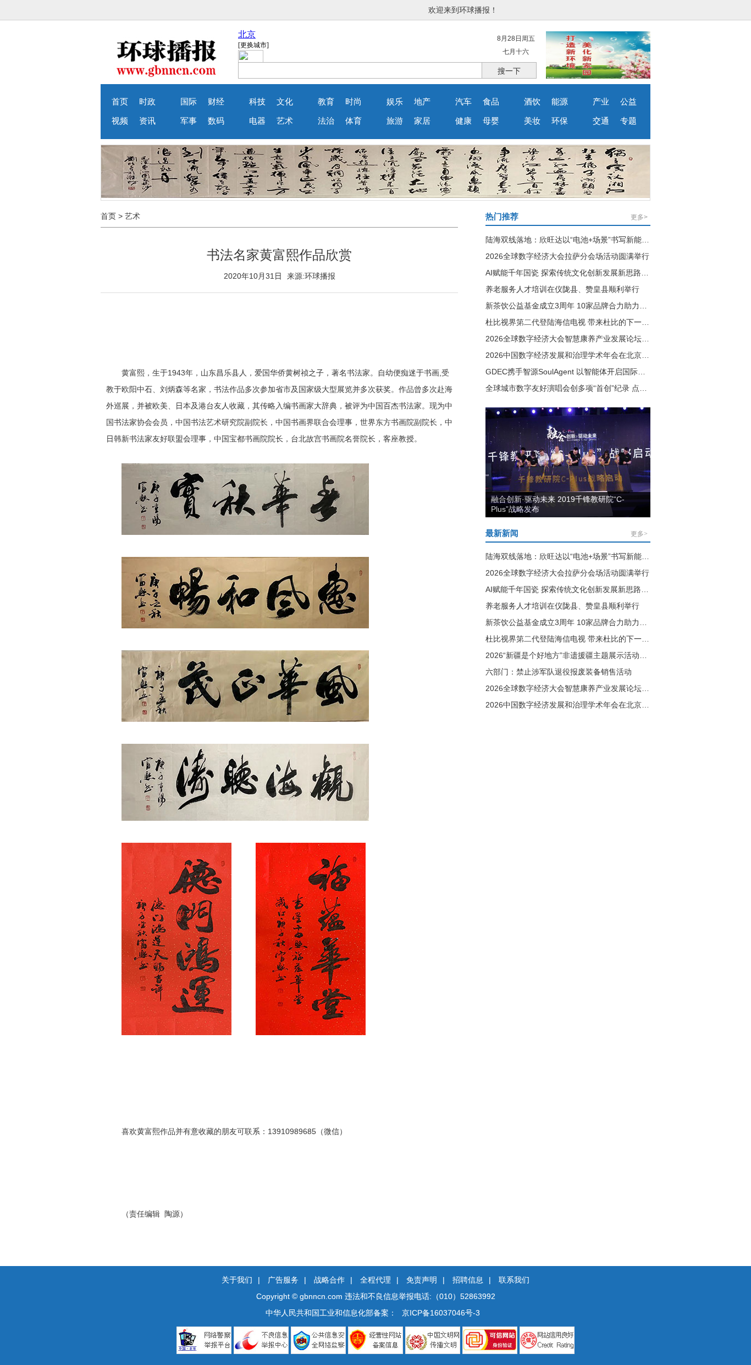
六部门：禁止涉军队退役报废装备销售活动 (558, 671)
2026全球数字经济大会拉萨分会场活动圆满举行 (567, 256)
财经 (216, 101)
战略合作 (329, 1279)
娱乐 (394, 101)
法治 (326, 121)
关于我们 (237, 1279)
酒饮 (532, 101)
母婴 (491, 121)
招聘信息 (467, 1279)
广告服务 (283, 1279)
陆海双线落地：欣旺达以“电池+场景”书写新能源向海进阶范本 (590, 239)
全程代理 (375, 1279)
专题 (628, 121)
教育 (326, 101)
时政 (147, 101)
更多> (639, 217)
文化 (285, 101)
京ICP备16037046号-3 (441, 1312)
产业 (601, 101)
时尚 (353, 101)
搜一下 (509, 71)
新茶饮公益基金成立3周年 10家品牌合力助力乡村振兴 (577, 305)
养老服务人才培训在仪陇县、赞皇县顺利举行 (562, 289)
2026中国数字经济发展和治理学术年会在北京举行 (571, 355)
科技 (257, 101)
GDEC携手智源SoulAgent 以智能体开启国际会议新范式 (580, 371)
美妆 (532, 121)
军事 (188, 121)
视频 (120, 121)
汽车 (463, 101)
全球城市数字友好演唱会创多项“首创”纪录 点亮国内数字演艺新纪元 (600, 388)
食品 (491, 101)
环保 (559, 121)
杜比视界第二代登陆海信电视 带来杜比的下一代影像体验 (582, 322)
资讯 (147, 121)
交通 (601, 121)
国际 (188, 101)
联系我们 (514, 1279)
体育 (353, 121)
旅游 (394, 121)
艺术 (285, 121)
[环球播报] (166, 75)
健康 (463, 121)
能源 (559, 101)
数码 (216, 121)
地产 (422, 101)
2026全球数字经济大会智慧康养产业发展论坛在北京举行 (582, 338)
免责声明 (421, 1279)
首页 (120, 101)
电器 (257, 121)
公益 (628, 101)
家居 (422, 121)
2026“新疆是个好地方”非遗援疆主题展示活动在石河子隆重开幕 (593, 655)
